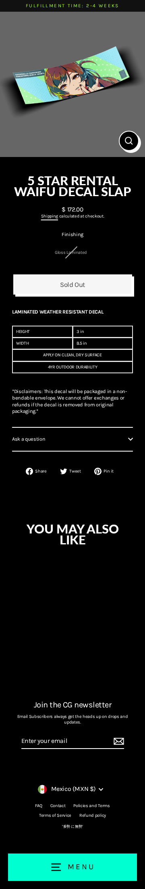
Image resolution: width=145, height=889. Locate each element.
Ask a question (29, 439)
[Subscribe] (117, 741)
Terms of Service (55, 815)
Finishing (72, 234)
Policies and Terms (91, 805)
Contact (58, 805)
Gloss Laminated (71, 252)
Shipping (49, 216)
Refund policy (92, 815)
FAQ (38, 805)
